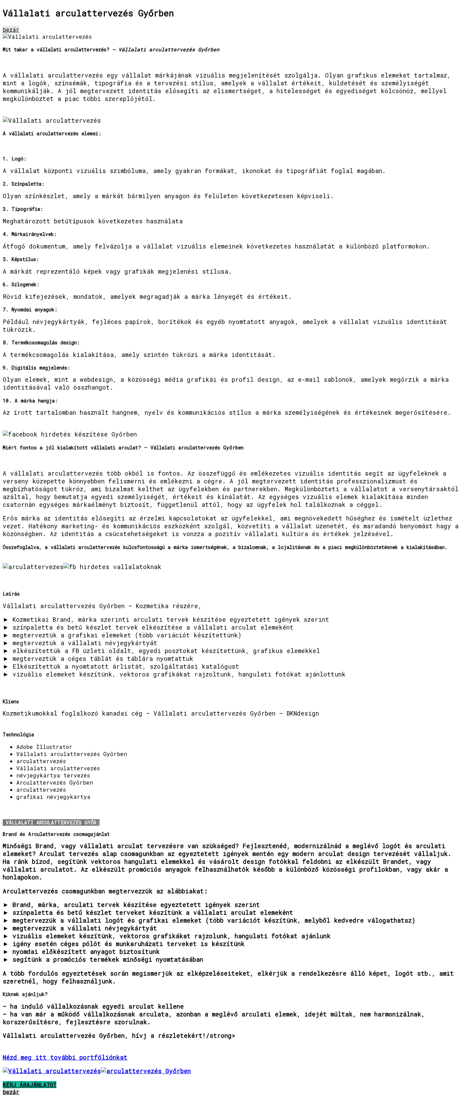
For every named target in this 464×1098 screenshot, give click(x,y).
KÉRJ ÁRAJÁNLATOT (29, 1084)
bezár (11, 29)
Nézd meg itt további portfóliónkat (65, 1057)
